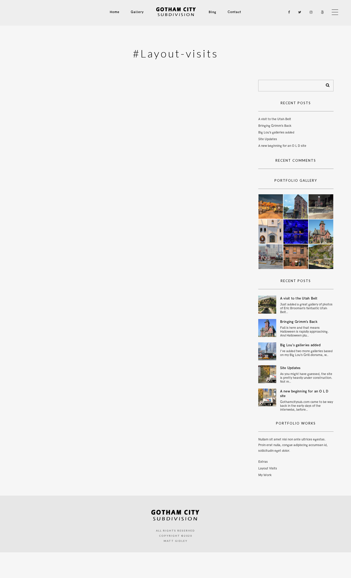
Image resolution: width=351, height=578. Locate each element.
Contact (234, 12)
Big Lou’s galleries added (276, 132)
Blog (212, 12)
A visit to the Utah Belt (274, 119)
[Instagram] (309, 12)
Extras (263, 462)
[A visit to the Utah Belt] (267, 305)
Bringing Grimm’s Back (274, 126)
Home (114, 12)
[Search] (325, 84)
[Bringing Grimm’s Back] (267, 328)
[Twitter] (298, 12)
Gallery (137, 12)
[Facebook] (287, 12)
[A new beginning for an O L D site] (267, 398)
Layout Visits (267, 468)
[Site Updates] (267, 374)
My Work (265, 475)
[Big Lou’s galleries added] (267, 351)
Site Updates (267, 139)
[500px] (321, 12)
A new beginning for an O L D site (282, 146)
